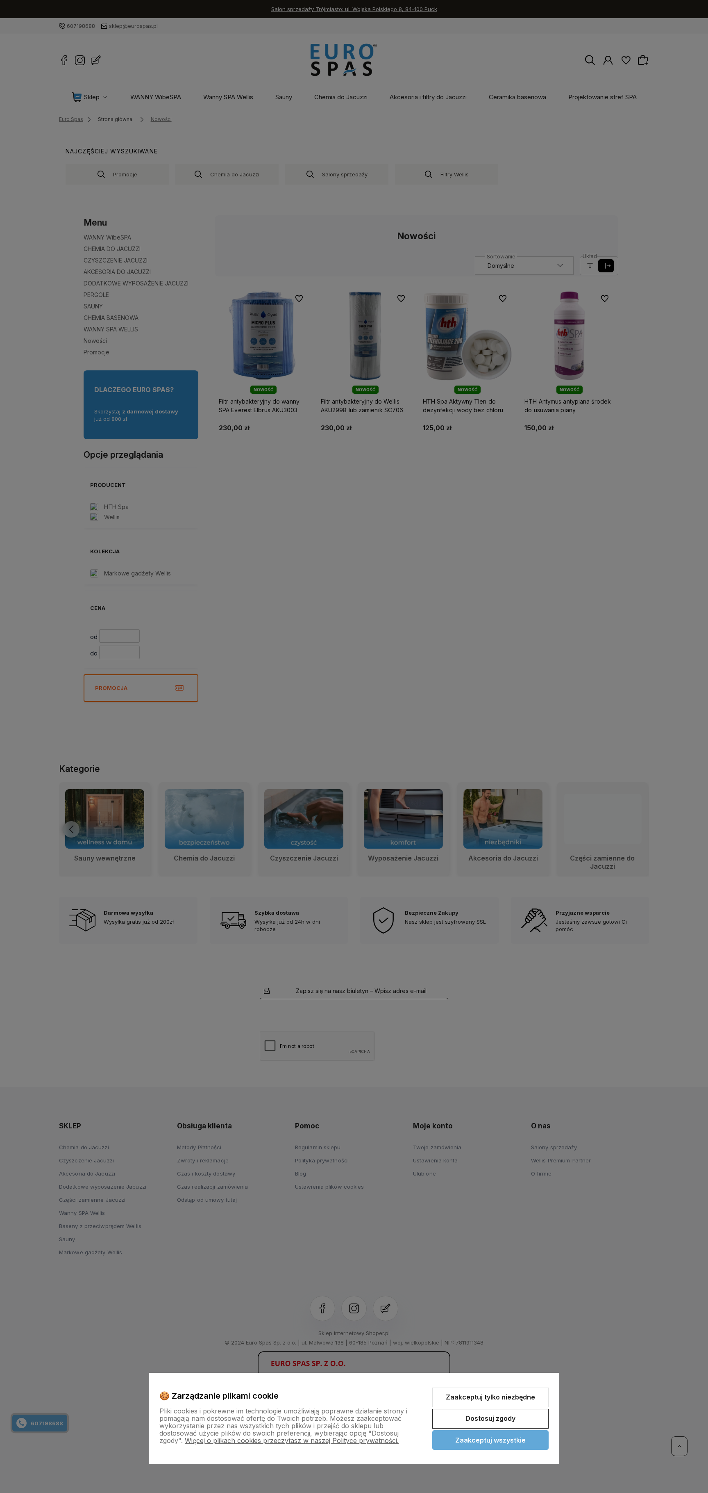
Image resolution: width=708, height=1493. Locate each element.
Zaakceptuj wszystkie (490, 1440)
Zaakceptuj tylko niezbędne (490, 1397)
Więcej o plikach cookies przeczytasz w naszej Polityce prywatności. (292, 1440)
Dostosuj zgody (490, 1418)
